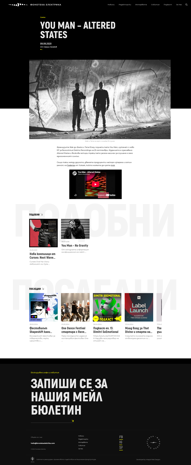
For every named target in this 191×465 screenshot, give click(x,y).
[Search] (186, 4)
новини (111, 5)
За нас (80, 449)
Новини (81, 436)
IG (120, 442)
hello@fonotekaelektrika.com (43, 443)
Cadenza (71, 165)
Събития (81, 445)
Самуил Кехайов (50, 47)
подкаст (168, 5)
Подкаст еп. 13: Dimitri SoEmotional (105, 330)
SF (121, 447)
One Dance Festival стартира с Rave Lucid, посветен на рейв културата (73, 330)
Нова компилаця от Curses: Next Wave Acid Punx (42, 255)
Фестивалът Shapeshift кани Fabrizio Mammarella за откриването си (43, 330)
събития (155, 5)
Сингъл (42, 17)
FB (121, 437)
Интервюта (83, 442)
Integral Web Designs (153, 459)
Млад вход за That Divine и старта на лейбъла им (137, 330)
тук (113, 165)
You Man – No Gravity (74, 245)
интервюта (141, 5)
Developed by (141, 459)
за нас (179, 5)
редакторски (125, 5)
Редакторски (83, 439)
